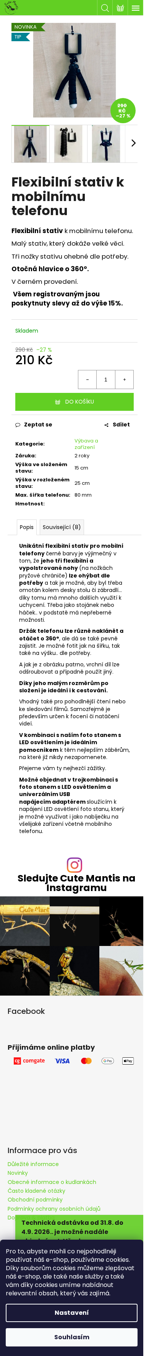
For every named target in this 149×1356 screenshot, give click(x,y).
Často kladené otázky (36, 1191)
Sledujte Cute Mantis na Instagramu (77, 883)
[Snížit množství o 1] (87, 379)
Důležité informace (33, 1164)
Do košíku (79, 401)
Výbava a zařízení (86, 444)
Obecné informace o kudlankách (52, 1182)
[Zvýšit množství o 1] (124, 379)
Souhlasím (71, 1337)
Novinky (18, 1173)
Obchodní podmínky (35, 1199)
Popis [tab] (27, 527)
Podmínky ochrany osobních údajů (54, 1209)
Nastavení (72, 1312)
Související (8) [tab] (62, 527)
